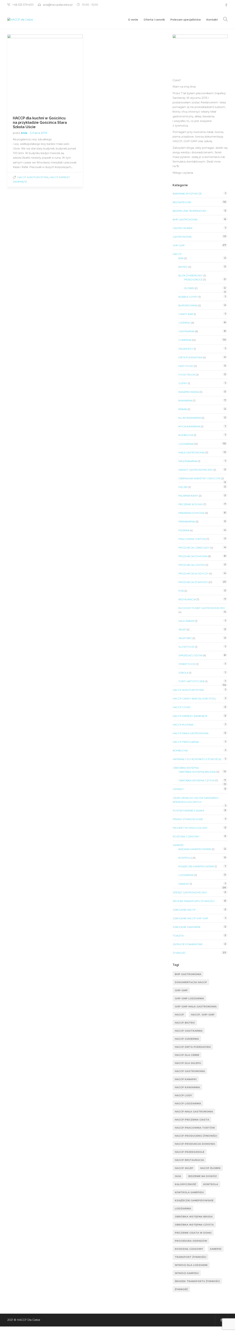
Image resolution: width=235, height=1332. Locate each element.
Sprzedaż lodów (190, 655)
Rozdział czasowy (186, 836)
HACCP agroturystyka (32, 177)
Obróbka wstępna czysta (196, 780)
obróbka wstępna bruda (194, 1216)
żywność (181, 1289)
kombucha (185, 435)
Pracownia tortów (192, 538)
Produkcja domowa (192, 556)
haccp (179, 1014)
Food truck (186, 374)
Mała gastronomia (191, 452)
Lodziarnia (186, 443)
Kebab (182, 409)
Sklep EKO (185, 638)
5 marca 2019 (38, 133)
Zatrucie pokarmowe (188, 944)
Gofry (182, 383)
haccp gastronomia (190, 1071)
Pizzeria (183, 530)
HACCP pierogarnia (186, 741)
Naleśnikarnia (188, 461)
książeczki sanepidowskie (194, 1200)
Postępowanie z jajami (188, 810)
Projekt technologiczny (190, 827)
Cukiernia (184, 339)
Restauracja (187, 599)
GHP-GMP (179, 245)
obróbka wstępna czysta (194, 1224)
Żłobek (189, 288)
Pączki (182, 486)
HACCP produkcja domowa (195, 1143)
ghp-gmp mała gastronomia (196, 1006)
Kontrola (185, 857)
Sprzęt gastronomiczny (190, 892)
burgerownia (188, 305)
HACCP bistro (185, 1022)
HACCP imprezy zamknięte (190, 715)
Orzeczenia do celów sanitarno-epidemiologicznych (196, 799)
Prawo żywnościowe (188, 819)
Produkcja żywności (193, 582)
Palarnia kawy (188, 495)
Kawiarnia (185, 400)
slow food (186, 646)
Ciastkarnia (186, 331)
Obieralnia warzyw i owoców (199, 478)
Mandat (183, 883)
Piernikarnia (186, 521)
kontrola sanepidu (189, 1192)
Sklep (182, 629)
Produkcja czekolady (194, 547)
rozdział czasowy (189, 1248)
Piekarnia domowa (191, 512)
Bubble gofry (188, 296)
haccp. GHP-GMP (202, 1014)
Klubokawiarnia (189, 417)
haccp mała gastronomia (194, 1111)
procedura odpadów (191, 1240)
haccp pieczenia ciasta (192, 1119)
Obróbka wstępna (186, 767)
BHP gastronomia (185, 219)
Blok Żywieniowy (190, 275)
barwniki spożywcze (187, 193)
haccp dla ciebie (187, 1054)
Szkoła (183, 672)
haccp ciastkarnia (189, 1030)
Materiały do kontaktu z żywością (197, 759)
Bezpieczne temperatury (190, 210)
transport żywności (190, 1256)
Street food (187, 664)
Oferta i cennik (154, 19)
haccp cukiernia (187, 1038)
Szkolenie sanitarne (186, 926)
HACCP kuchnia (183, 724)
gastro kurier (182, 228)
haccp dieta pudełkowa (193, 1046)
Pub (181, 590)
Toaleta (178, 935)
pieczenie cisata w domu (193, 1232)
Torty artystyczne (191, 681)
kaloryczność (185, 1184)
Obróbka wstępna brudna (197, 771)
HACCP (177, 253)
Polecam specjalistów (185, 19)
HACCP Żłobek (210, 1168)
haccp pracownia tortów (195, 1127)
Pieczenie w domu (190, 504)
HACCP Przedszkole (189, 1151)
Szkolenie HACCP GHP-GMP (190, 918)
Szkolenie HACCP (184, 909)
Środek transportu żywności (194, 901)
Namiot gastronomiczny (195, 469)
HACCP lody (183, 1095)
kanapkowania (188, 391)
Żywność (179, 952)
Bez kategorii (182, 202)
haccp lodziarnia (188, 1103)
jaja (178, 1176)
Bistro (183, 266)
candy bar (185, 314)
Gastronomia (182, 236)
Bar (181, 258)
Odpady (178, 789)
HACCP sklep (184, 1168)
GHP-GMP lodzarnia (189, 998)
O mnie (133, 19)
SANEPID (178, 845)
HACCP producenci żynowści (196, 1135)
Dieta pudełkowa (190, 357)
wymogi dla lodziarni (191, 1265)
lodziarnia (183, 1208)
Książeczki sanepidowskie (196, 866)
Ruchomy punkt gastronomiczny (201, 608)
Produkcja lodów (191, 564)
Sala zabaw (186, 620)
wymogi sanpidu (187, 1273)
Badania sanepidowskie (194, 849)
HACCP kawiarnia (187, 1087)
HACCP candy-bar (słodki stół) (194, 698)
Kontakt (212, 19)
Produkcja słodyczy (193, 573)
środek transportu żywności (197, 1281)
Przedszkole (193, 279)
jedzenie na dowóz (202, 1176)
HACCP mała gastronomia (190, 733)
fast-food (185, 365)
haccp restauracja (189, 1159)
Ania (24, 133)
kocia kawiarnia (189, 426)
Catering (184, 322)
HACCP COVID (181, 707)
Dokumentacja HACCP (191, 982)
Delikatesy (185, 348)
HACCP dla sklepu (188, 1063)
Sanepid (215, 1248)
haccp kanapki (185, 1079)
